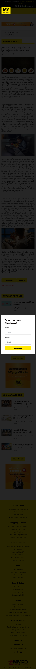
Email (7, 337)
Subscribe (18, 348)
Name (7, 328)
